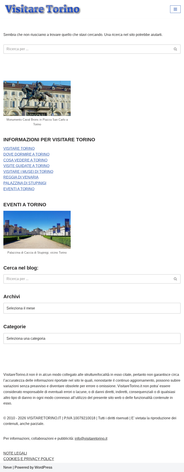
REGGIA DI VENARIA (21, 177)
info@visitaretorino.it (91, 438)
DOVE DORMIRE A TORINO (26, 154)
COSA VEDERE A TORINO (25, 160)
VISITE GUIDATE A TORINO (26, 166)
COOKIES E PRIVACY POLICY (28, 459)
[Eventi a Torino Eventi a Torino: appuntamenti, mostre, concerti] (42, 9)
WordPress (43, 467)
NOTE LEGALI (15, 453)
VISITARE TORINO (19, 148)
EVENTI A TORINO (18, 189)
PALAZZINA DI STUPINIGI (24, 183)
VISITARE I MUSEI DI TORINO (28, 172)
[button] (175, 9)
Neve (7, 467)
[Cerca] (176, 49)
